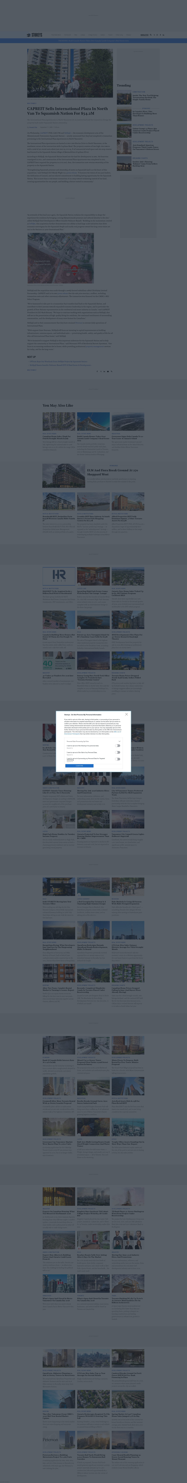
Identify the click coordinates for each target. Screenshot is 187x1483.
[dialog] (93, 741)
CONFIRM (79, 766)
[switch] (117, 745)
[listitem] (93, 741)
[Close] (127, 715)
